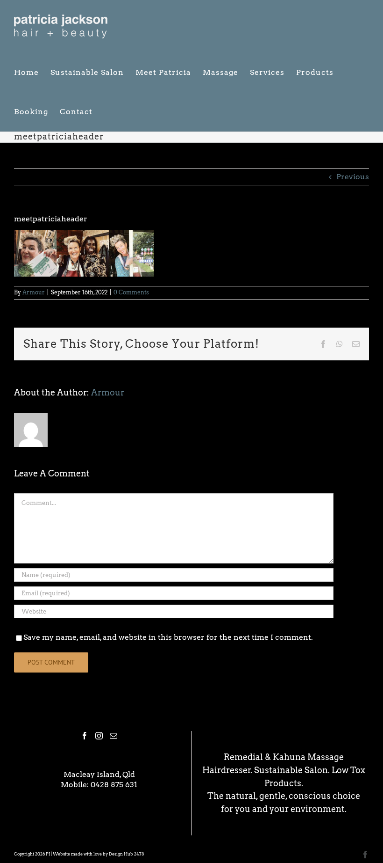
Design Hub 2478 (126, 853)
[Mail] (113, 735)
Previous (352, 176)
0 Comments (131, 292)
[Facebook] (84, 735)
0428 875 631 (114, 784)
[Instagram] (99, 735)
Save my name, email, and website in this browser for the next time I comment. (168, 637)
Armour (33, 292)
